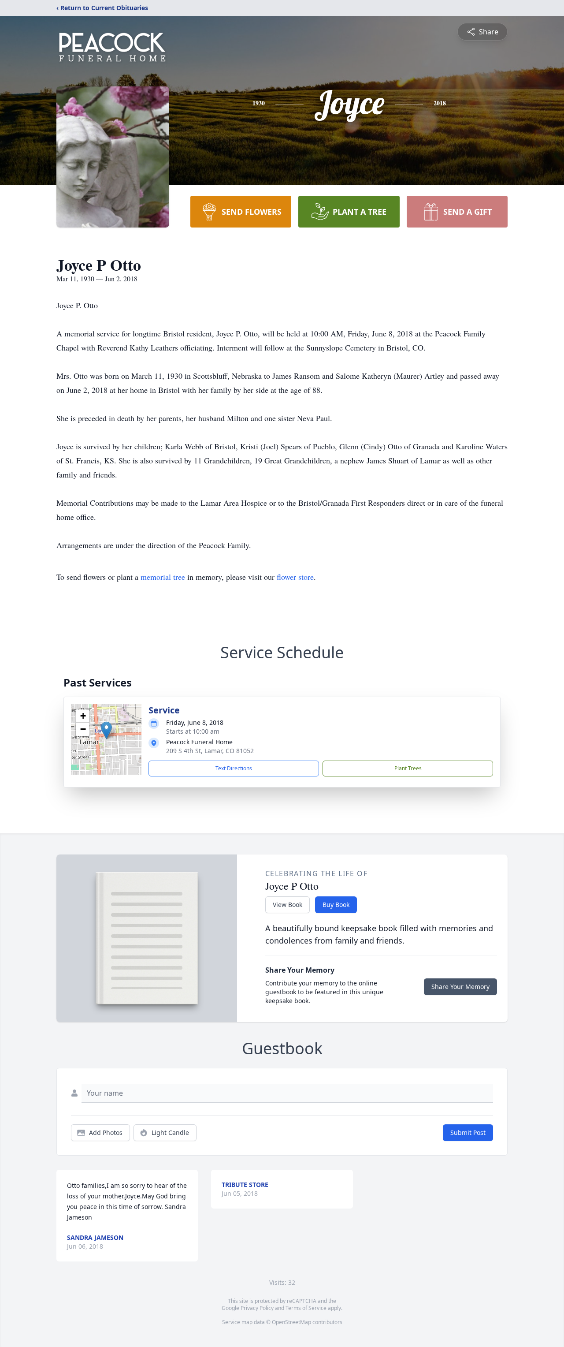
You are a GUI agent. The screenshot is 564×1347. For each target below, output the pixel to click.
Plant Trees (408, 768)
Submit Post (468, 1132)
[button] (106, 730)
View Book (287, 904)
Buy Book (336, 904)
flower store (295, 576)
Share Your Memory (460, 986)
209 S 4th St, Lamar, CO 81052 (210, 750)
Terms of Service (306, 1308)
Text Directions (233, 768)
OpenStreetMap (291, 1322)
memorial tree (163, 576)
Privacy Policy (257, 1308)
